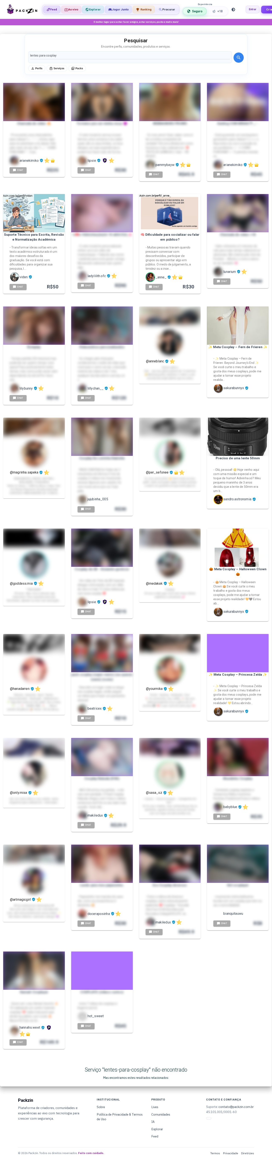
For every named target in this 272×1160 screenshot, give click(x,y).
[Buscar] (239, 57)
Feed (154, 1136)
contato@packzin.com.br (236, 1107)
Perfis (38, 68)
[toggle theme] (233, 9)
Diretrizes (247, 1153)
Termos (215, 1153)
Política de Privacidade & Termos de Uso (120, 1116)
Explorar (157, 1129)
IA (152, 1122)
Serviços (59, 68)
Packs (79, 68)
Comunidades (160, 1114)
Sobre (101, 1107)
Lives (154, 1107)
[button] (118, 9)
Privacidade (230, 1153)
